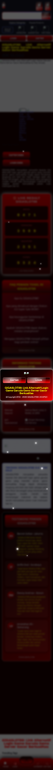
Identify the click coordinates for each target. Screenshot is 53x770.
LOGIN (38, 380)
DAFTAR (14, 380)
